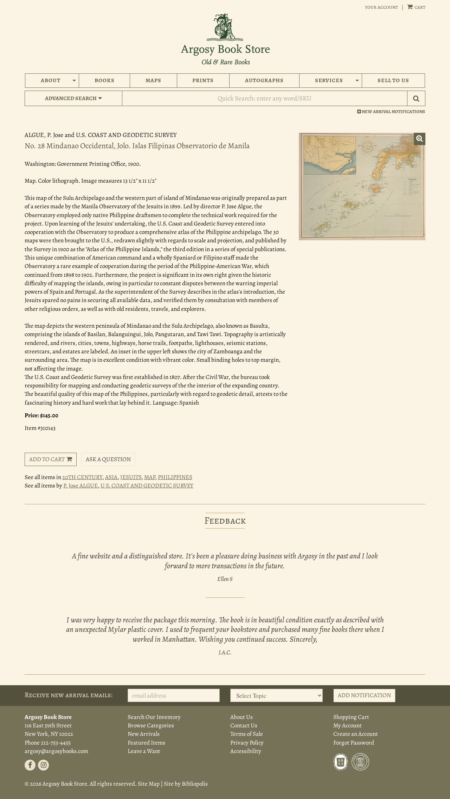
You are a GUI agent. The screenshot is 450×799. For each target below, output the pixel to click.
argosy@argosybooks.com (56, 751)
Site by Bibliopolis (186, 784)
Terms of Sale (246, 734)
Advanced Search (71, 98)
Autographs (264, 80)
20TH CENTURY (82, 477)
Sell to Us (394, 80)
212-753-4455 (56, 743)
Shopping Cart (351, 717)
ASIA (111, 477)
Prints (203, 80)
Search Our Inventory (154, 717)
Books (105, 80)
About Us (241, 717)
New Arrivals (144, 734)
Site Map (149, 784)
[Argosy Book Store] (225, 39)
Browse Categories (151, 725)
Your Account (381, 7)
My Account (347, 725)
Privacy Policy (247, 743)
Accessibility (245, 751)
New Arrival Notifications (393, 111)
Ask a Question (108, 459)
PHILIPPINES (175, 477)
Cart (419, 7)
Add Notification (364, 695)
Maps (153, 80)
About (50, 80)
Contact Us (243, 725)
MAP (149, 477)
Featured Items (146, 743)
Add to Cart (47, 459)
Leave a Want (144, 751)
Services (329, 80)
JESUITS (130, 477)
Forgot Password (353, 743)
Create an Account (355, 734)
